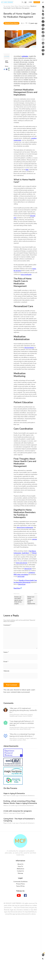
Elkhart (34, 553)
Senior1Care (28, 568)
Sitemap (20, 873)
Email (5, 662)
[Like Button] (27, 23)
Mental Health (20, 813)
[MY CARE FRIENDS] (20, 841)
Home (12, 6)
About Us (20, 864)
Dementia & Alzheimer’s (27, 795)
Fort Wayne (32, 551)
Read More (17, 588)
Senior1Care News (24, 6)
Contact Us (20, 871)
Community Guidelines (20, 881)
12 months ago (13, 805)
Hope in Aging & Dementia (14, 793)
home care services (21, 563)
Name (6, 652)
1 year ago (11, 813)
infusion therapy (29, 347)
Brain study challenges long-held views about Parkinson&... (22, 728)
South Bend (25, 553)
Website (6, 671)
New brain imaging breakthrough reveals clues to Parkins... (21, 715)
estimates (25, 56)
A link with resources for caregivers (17, 811)
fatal (27, 169)
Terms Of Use (20, 886)
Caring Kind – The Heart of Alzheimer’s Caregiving (19, 820)
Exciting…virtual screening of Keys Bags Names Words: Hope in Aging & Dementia (20, 802)
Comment (7, 625)
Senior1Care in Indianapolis (25, 527)
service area (20, 576)
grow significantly (26, 274)
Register (36, 2)
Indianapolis (17, 553)
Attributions (20, 869)
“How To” (20, 866)
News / (17, 6)
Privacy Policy (20, 884)
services (34, 539)
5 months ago (14, 795)
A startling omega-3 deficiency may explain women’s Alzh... (23, 739)
